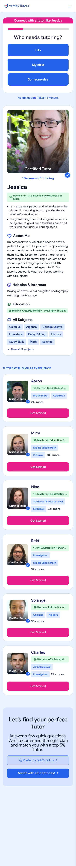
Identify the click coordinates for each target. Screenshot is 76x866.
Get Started (38, 413)
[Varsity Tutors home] (16, 6)
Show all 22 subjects (22, 349)
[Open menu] (69, 6)
